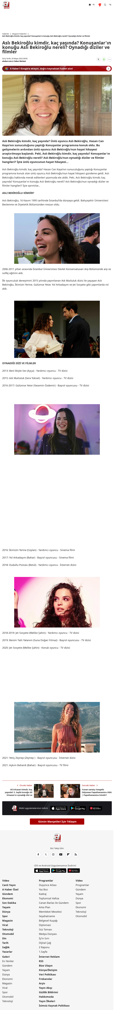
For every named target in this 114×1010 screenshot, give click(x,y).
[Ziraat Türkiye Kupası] (100, 5)
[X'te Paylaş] (98, 59)
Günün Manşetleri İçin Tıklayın (57, 821)
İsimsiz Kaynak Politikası (54, 1005)
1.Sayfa (43, 951)
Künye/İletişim (48, 970)
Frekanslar (45, 979)
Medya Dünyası (48, 934)
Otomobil (8, 934)
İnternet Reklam (49, 956)
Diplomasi (45, 925)
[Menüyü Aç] (110, 4)
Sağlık (6, 947)
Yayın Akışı (45, 987)
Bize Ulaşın (46, 965)
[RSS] (76, 854)
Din (4, 938)
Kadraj (42, 894)
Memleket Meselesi (50, 911)
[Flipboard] (68, 854)
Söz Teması (45, 929)
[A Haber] (5, 5)
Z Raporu (44, 947)
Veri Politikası (47, 974)
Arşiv (42, 983)
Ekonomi (7, 898)
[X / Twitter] (46, 854)
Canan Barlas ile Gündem (54, 902)
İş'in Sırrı (44, 938)
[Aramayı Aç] (105, 4)
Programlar (46, 880)
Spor (5, 916)
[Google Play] (78, 808)
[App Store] (58, 808)
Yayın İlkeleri (47, 1001)
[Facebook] (38, 854)
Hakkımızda (46, 996)
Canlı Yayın (9, 885)
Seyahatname (47, 916)
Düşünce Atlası (48, 885)
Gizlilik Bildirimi (48, 992)
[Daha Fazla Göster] (109, 59)
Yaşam (6, 907)
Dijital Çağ (45, 942)
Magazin (7, 920)
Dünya (6, 911)
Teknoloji (7, 929)
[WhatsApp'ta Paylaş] (104, 59)
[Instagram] (53, 854)
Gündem (7, 894)
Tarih (5, 942)
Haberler (5, 34)
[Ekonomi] (79, 4)
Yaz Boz (43, 889)
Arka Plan (44, 907)
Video (5, 880)
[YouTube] (61, 854)
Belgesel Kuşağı (48, 920)
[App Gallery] (95, 808)
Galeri (6, 956)
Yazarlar (7, 951)
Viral (5, 925)
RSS (41, 961)
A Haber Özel (10, 889)
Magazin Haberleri (19, 34)
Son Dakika (9, 902)
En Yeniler (8, 961)
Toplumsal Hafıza (49, 898)
